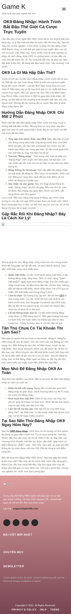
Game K (14, 6)
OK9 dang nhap (19, 431)
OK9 (61, 295)
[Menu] (64, 9)
